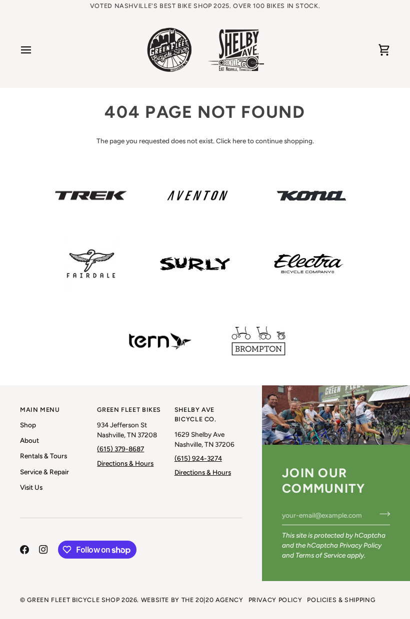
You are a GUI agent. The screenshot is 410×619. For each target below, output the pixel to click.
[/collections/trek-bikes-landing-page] (91, 196)
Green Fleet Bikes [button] (129, 409)
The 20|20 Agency (213, 600)
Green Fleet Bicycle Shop (73, 600)
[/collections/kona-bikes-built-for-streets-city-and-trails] (311, 196)
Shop (28, 425)
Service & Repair (44, 472)
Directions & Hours (125, 463)
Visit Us (31, 487)
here (239, 141)
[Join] (382, 514)
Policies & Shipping (341, 600)
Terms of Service (321, 555)
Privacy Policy (361, 545)
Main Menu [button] (40, 409)
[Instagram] (43, 549)
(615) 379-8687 (120, 449)
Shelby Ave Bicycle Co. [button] (195, 414)
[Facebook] (24, 549)
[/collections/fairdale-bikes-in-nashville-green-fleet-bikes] (91, 263)
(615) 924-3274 (198, 458)
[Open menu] (35, 49)
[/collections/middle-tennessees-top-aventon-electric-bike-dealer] (197, 196)
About (29, 440)
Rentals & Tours (43, 456)
